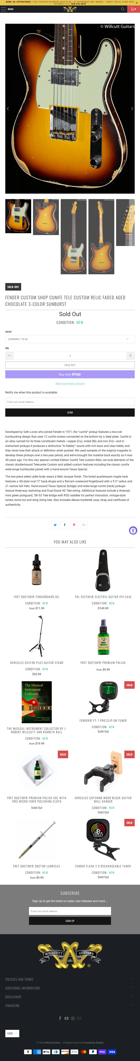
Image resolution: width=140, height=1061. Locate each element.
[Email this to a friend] (84, 525)
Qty (7, 348)
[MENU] (1, 9)
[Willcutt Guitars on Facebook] (60, 1018)
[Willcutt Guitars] (70, 9)
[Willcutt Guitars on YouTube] (66, 1018)
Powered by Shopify (93, 1042)
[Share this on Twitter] (55, 525)
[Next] (132, 109)
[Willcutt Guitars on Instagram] (73, 1018)
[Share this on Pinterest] (74, 525)
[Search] (122, 9)
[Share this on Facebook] (65, 525)
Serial (8, 331)
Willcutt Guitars (52, 1042)
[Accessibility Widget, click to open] (133, 530)
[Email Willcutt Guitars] (79, 1018)
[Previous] (8, 109)
